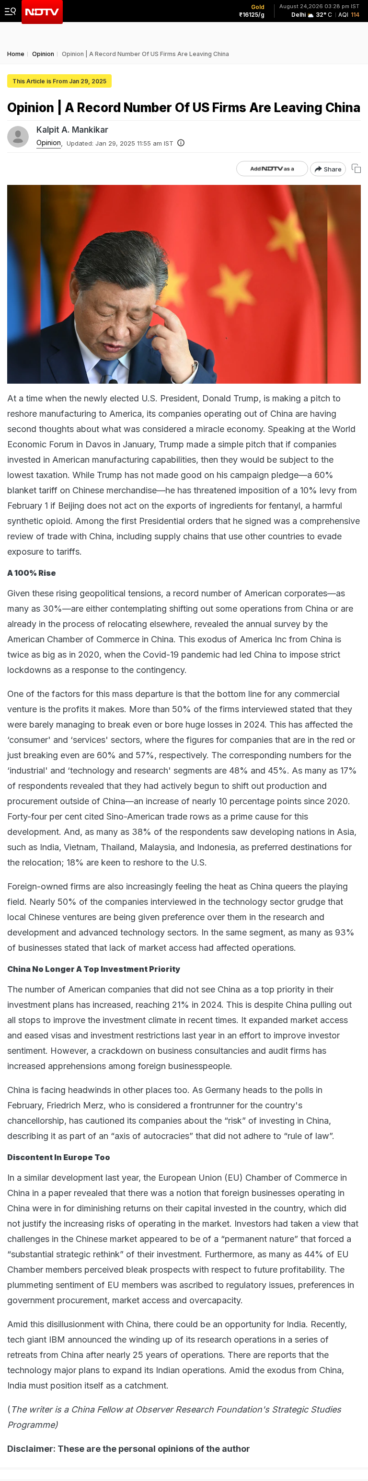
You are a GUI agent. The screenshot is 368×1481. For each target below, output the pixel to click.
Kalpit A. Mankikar (72, 130)
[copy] (356, 168)
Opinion (48, 142)
